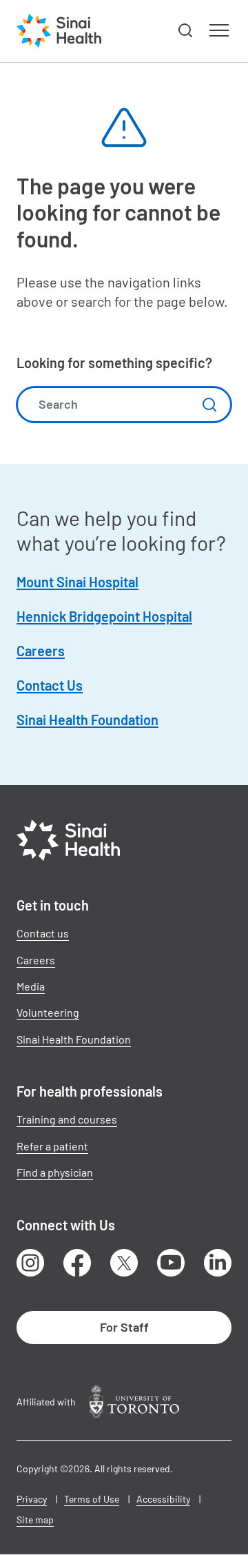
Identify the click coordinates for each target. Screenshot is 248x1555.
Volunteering (48, 1012)
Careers (41, 650)
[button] (186, 31)
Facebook (77, 1263)
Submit (209, 404)
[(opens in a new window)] (134, 1401)
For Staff (124, 1326)
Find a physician (55, 1172)
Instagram (30, 1263)
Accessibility (163, 1499)
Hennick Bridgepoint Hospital (104, 616)
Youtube (171, 1263)
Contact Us (50, 685)
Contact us (43, 932)
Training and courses (67, 1119)
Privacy (32, 1499)
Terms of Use (91, 1499)
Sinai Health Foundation (87, 719)
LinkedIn (217, 1263)
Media (31, 986)
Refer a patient (52, 1145)
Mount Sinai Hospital (77, 581)
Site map (35, 1519)
